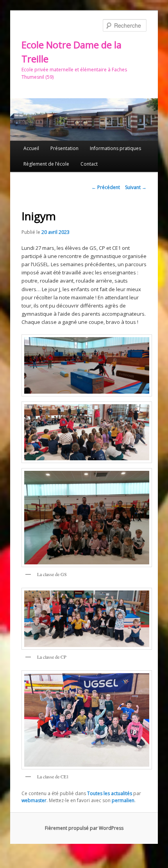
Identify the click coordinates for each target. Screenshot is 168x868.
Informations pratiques (115, 148)
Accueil (31, 148)
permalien (123, 800)
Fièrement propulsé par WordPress (84, 828)
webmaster (33, 800)
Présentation (64, 148)
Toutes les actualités (109, 793)
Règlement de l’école (46, 164)
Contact (89, 164)
